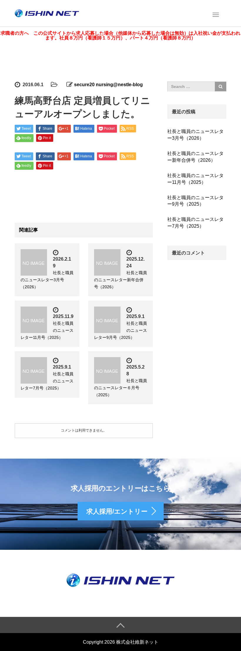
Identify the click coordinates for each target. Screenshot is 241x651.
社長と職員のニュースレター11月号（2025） (195, 179)
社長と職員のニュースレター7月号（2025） (195, 223)
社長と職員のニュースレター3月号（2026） (47, 279)
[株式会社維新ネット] (47, 12)
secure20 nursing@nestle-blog (108, 84)
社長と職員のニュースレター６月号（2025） (120, 387)
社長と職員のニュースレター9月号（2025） (195, 201)
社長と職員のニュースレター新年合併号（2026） (120, 279)
